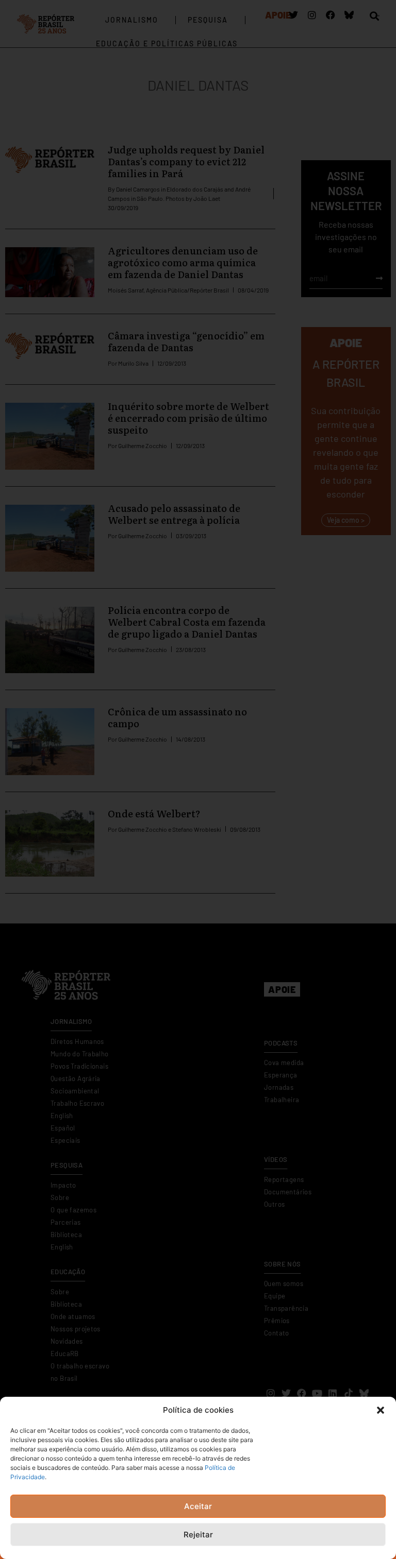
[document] (198, 779)
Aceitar (198, 1506)
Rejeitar (198, 1534)
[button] (380, 1410)
